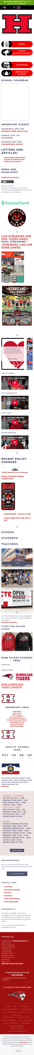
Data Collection (24, 1012)
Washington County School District (12, 963)
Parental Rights (26, 1009)
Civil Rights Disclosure (10, 1009)
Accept (18, 1051)
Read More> (5, 786)
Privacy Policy (23, 1042)
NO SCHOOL (7, 138)
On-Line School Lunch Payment (17, 720)
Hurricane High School (20, 941)
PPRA (15, 1006)
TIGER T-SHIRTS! (11, 687)
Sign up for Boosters (17, 724)
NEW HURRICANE (12, 684)
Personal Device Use (26, 1034)
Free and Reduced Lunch (17, 718)
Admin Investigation (9, 1020)
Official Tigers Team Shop (9, 622)
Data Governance (10, 1012)
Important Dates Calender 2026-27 (15, 157)
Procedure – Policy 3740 (17, 514)
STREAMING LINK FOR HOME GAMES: (16, 246)
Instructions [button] (7, 670)
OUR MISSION (17, 975)
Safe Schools (25, 1023)
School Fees (17, 1015)
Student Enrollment (11, 1023)
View (17, 584)
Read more (12, 359)
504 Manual (24, 1006)
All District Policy (23, 1017)
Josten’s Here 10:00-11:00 (14, 131)
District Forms (17, 714)
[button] (14, 7)
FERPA (8, 1006)
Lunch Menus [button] (17, 850)
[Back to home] (3, 7)
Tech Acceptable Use (8, 1034)
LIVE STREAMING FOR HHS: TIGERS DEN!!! (16, 237)
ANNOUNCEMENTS (18, 873)
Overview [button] (5, 664)
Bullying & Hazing (26, 1020)
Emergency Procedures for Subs (14, 159)
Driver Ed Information (16, 726)
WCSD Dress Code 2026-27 (12, 161)
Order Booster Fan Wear (17, 722)
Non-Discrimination (17, 1028)
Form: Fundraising (17, 716)
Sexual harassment (17, 1026)
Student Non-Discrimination (17, 1031)
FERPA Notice (17, 711)
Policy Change (9, 1017)
